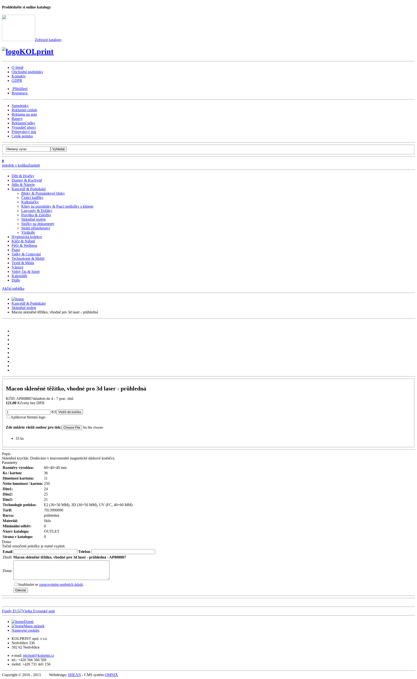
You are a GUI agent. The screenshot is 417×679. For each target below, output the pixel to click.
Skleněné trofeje (33, 219)
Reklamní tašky (23, 123)
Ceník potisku (22, 136)
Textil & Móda (23, 263)
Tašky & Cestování (26, 254)
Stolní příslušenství (35, 228)
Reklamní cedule (24, 110)
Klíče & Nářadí (23, 241)
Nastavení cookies (25, 630)
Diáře (16, 280)
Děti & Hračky (23, 176)
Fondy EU (10, 611)
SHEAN (74, 675)
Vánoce (17, 267)
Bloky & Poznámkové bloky (43, 193)
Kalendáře (19, 276)
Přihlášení (20, 89)
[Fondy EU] (36, 611)
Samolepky (20, 106)
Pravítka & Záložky (36, 215)
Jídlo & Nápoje (23, 185)
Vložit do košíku (69, 412)
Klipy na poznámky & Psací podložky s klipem (57, 206)
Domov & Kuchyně (27, 180)
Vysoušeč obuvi (24, 127)
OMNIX (111, 675)
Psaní (16, 250)
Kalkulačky (30, 202)
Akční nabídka (13, 288)
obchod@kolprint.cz (38, 655)
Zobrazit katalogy (48, 40)
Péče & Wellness (24, 245)
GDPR (17, 80)
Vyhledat (58, 149)
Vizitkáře (28, 232)
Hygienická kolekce (27, 237)
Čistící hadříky (32, 198)
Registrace (20, 93)
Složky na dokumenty (38, 224)
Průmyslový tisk (24, 132)
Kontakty (19, 76)
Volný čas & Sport (26, 271)
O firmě (17, 67)
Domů (29, 622)
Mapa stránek (34, 626)
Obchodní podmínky (27, 72)
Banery (17, 119)
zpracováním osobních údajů (61, 584)
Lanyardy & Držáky (36, 211)
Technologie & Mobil (28, 258)
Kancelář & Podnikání (29, 189)
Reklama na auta (24, 114)
